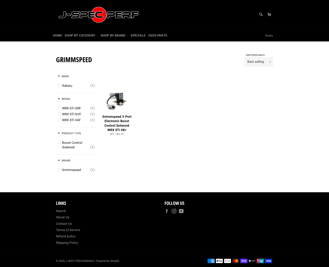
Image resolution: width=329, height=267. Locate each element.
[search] (260, 14)
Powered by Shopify (107, 260)
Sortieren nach (255, 55)
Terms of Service (68, 230)
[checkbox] (78, 85)
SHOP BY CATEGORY (80, 35)
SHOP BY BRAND (113, 35)
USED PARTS (157, 35)
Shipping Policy (67, 243)
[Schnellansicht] (130, 109)
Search (61, 211)
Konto (269, 35)
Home (57, 35)
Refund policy (65, 236)
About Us (62, 217)
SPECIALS (138, 35)
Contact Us (64, 224)
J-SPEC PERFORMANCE (80, 260)
